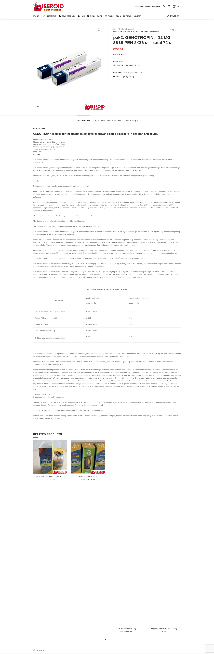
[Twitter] (124, 76)
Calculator (139, 6)
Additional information (107, 121)
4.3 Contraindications (41, 394)
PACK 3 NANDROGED (88, 477)
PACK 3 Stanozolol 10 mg (126, 629)
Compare (119, 65)
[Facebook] (121, 76)
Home (115, 29)
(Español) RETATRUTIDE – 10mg (164, 629)
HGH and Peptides (126, 29)
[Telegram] (133, 76)
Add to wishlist (134, 65)
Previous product (170, 30)
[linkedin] (130, 76)
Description (83, 121)
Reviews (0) (131, 121)
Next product (175, 30)
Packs (142, 72)
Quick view (65, 455)
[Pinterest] (127, 76)
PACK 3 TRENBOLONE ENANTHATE (50, 477)
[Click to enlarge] (38, 106)
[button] (65, 450)
